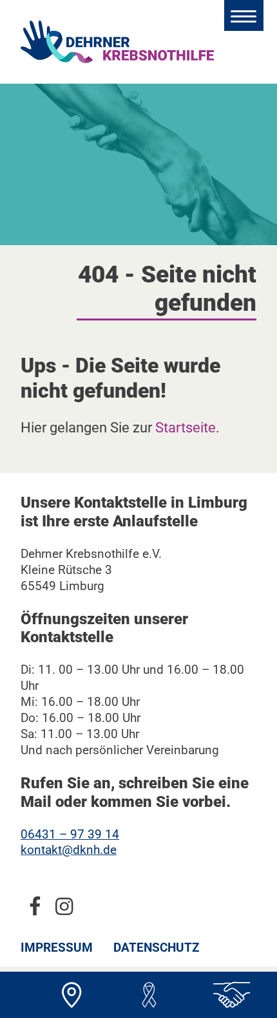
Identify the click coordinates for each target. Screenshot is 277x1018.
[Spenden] (148, 995)
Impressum (57, 947)
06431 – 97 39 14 (70, 834)
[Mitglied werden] (226, 995)
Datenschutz (156, 947)
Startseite (185, 427)
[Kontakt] (71, 995)
